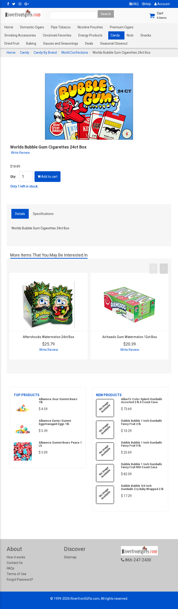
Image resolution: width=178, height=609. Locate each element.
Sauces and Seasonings (60, 43)
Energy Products (90, 35)
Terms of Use (16, 574)
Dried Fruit (11, 43)
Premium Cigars (122, 27)
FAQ (136, 4)
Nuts (130, 35)
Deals (89, 43)
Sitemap (70, 557)
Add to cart (49, 176)
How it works (16, 557)
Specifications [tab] (43, 214)
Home (8, 27)
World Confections (74, 52)
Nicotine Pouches (90, 27)
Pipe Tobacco (61, 27)
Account (163, 4)
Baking (31, 43)
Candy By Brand (45, 52)
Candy (115, 35)
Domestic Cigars (32, 27)
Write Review (20, 153)
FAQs (10, 568)
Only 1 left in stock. (24, 186)
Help (148, 4)
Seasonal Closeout (113, 43)
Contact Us (15, 563)
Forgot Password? (20, 579)
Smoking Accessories (20, 35)
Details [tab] (20, 214)
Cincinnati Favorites (57, 35)
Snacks (145, 35)
